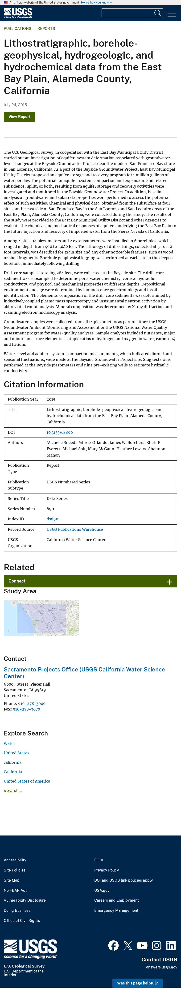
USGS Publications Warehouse (75, 529)
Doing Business (17, 910)
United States (16, 753)
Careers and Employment (116, 900)
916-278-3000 (31, 703)
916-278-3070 (26, 709)
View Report (19, 116)
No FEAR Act (15, 890)
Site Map (12, 880)
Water (9, 743)
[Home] (18, 17)
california (12, 762)
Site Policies (14, 870)
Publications (17, 28)
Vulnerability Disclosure (25, 900)
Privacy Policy (106, 870)
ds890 (52, 519)
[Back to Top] (164, 971)
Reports (46, 28)
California (13, 771)
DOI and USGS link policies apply (123, 880)
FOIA (98, 860)
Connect (17, 580)
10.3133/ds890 (60, 432)
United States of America (27, 781)
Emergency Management (116, 910)
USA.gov (101, 890)
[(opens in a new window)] (113, 945)
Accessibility (15, 860)
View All (12, 791)
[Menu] (172, 13)
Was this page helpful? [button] (137, 983)
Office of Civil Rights (22, 921)
